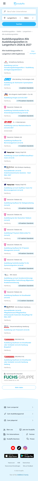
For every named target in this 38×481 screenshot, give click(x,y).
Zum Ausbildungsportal (15, 414)
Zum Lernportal (12, 407)
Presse (32, 439)
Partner (32, 434)
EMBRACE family (22, 475)
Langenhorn (27, 31)
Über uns (10, 430)
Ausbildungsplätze (8, 31)
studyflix (21, 3)
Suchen (19, 24)
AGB (18, 463)
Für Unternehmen (13, 434)
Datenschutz (26, 463)
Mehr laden (19, 387)
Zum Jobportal (12, 420)
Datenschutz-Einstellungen (12, 466)
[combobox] (29, 18)
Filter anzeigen (33, 52)
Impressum (11, 463)
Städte (19, 31)
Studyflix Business (13, 439)
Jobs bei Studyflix (29, 430)
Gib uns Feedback (28, 466)
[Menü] (4, 3)
